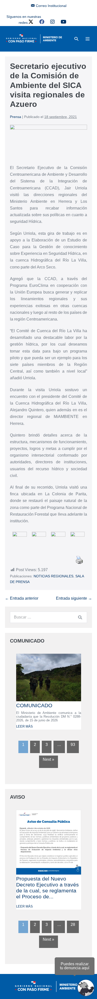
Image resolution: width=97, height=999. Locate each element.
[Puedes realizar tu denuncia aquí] (86, 988)
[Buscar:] (48, 617)
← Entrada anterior (21, 598)
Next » (48, 759)
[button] (76, 38)
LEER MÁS (24, 726)
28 (73, 924)
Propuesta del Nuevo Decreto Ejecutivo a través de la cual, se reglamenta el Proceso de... (47, 887)
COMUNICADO (34, 705)
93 (73, 744)
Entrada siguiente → (74, 598)
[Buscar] (80, 617)
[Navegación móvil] (87, 38)
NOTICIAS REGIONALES (53, 576)
